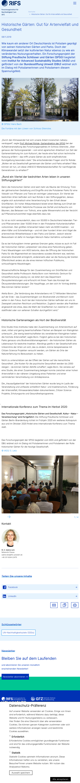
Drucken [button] (74, 605)
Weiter (9, 517)
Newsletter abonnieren (14, 676)
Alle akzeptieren (60, 779)
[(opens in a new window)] (43, 699)
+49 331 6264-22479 (9, 557)
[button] (64, 605)
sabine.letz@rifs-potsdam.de (12, 555)
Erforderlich (18, 737)
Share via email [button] (54, 605)
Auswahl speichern (21, 772)
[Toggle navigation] (74, 3)
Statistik (16, 753)
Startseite (31, 12)
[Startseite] (11, 3)
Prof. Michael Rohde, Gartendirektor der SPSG (42, 143)
